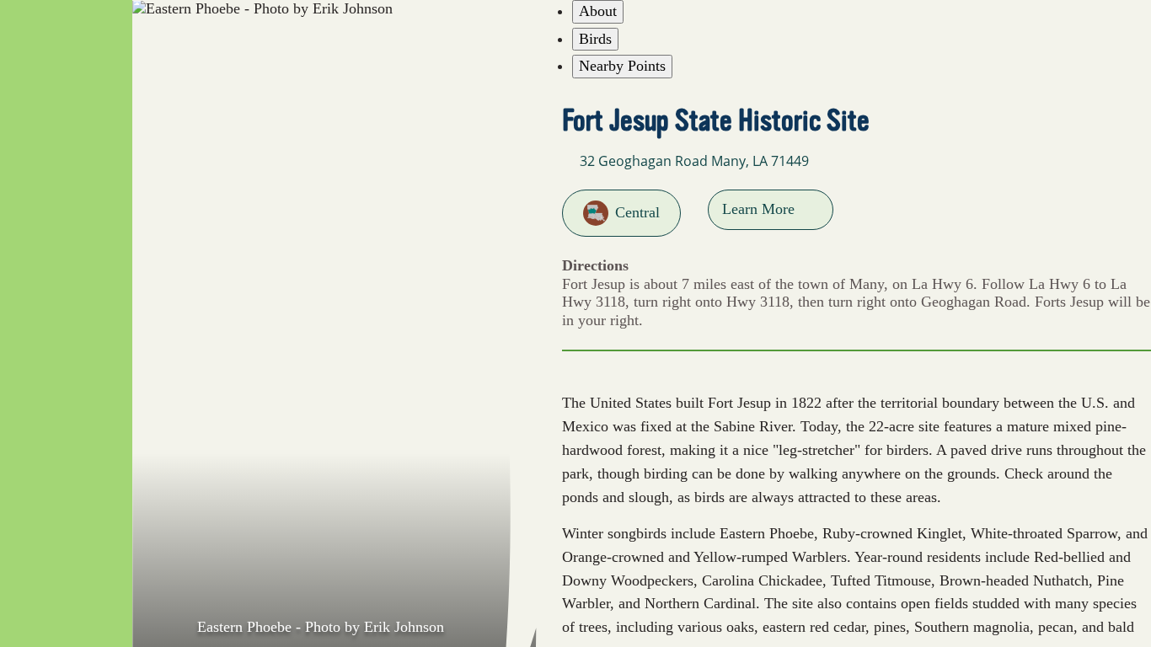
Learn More (758, 209)
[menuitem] (66, 157)
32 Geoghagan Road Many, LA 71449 (694, 161)
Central (637, 212)
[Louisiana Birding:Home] (66, 43)
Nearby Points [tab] (622, 65)
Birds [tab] (595, 38)
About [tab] (598, 11)
